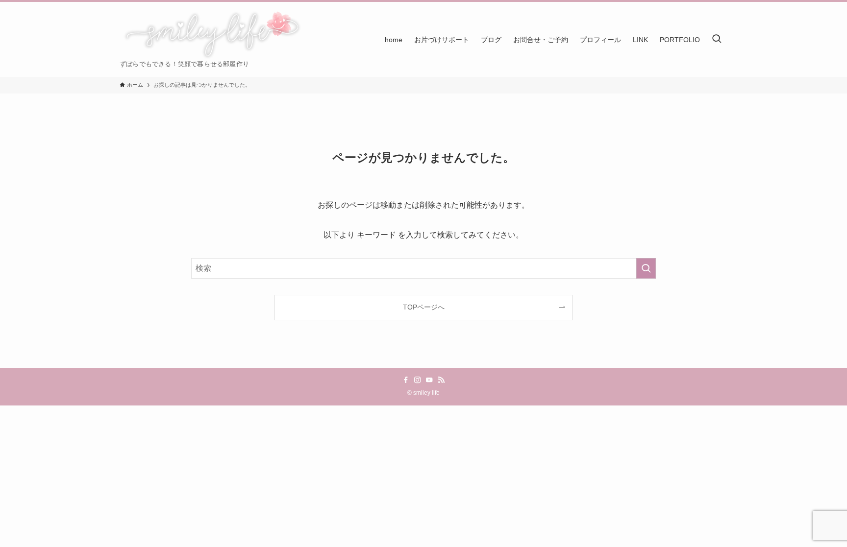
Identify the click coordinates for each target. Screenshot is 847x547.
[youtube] (429, 380)
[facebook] (405, 380)
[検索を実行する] (646, 268)
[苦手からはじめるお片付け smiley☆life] (211, 34)
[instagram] (417, 380)
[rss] (441, 380)
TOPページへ (424, 307)
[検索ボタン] (716, 39)
